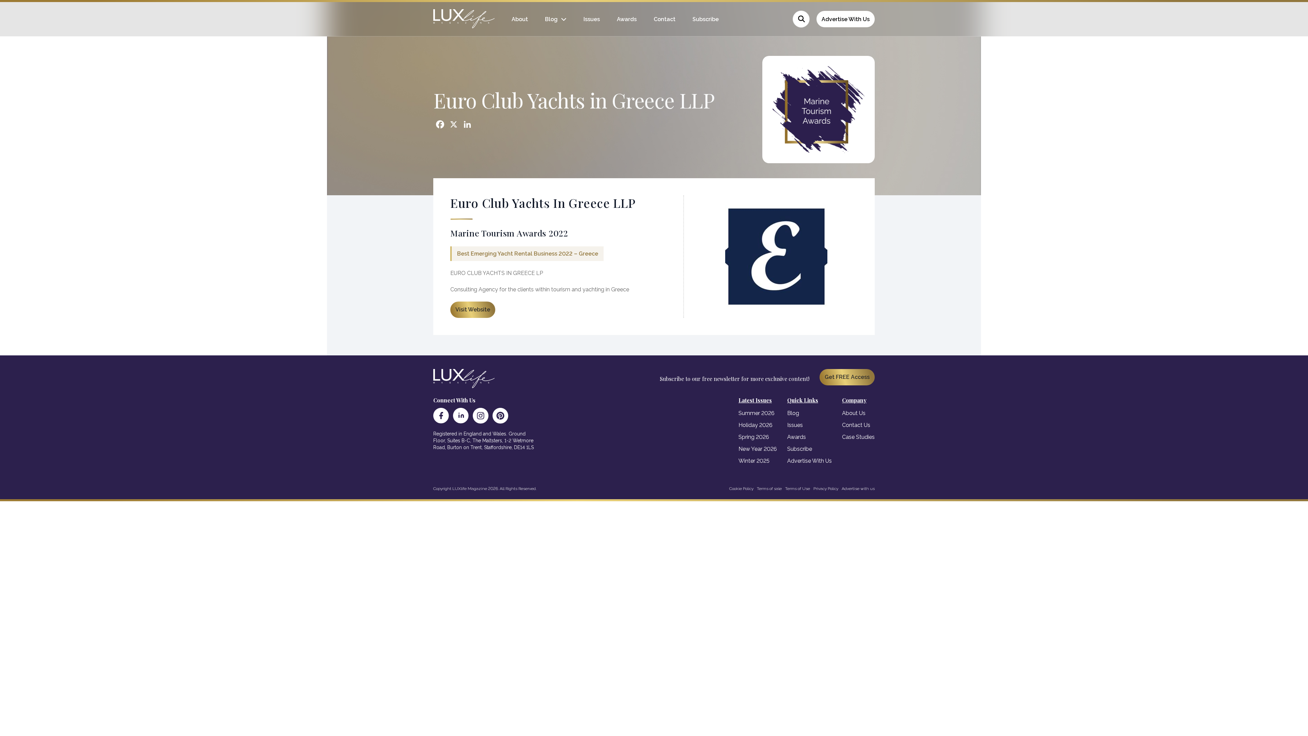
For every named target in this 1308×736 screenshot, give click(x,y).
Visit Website (472, 309)
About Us (854, 413)
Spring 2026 (753, 437)
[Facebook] (441, 416)
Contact (664, 19)
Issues (591, 19)
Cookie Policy (741, 488)
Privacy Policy (825, 488)
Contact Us (856, 425)
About (520, 19)
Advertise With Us (846, 19)
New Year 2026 (757, 449)
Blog (551, 19)
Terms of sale (769, 488)
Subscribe (705, 19)
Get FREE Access (847, 377)
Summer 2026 (756, 413)
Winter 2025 (753, 461)
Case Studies (858, 437)
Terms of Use (797, 488)
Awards (627, 19)
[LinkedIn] (461, 416)
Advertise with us (858, 488)
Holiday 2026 (755, 425)
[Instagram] (480, 416)
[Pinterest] (500, 416)
